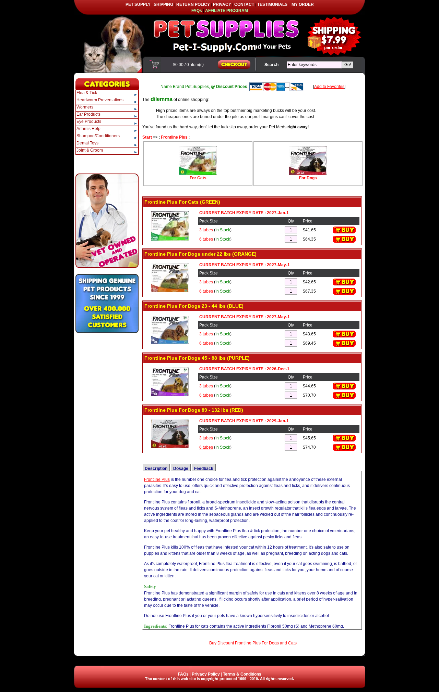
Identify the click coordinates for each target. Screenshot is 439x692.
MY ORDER (303, 4)
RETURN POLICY (193, 4)
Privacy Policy (206, 674)
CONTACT (244, 4)
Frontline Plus (174, 137)
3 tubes (206, 230)
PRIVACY (222, 4)
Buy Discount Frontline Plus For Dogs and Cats (253, 643)
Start (147, 137)
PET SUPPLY (138, 4)
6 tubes (206, 239)
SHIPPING (163, 4)
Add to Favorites (329, 86)
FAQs (183, 674)
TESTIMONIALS (272, 4)
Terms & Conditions (242, 674)
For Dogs (308, 178)
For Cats (198, 178)
